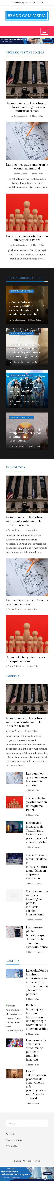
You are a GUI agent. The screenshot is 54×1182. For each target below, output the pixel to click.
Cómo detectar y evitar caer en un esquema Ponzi (27, 238)
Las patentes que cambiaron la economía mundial (27, 166)
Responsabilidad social (21, 291)
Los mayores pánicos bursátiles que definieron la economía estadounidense (37, 937)
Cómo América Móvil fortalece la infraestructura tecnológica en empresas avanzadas (36, 866)
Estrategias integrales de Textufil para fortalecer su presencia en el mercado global (36, 832)
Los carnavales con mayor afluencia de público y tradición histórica (36, 1050)
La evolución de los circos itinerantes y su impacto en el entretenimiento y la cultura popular (37, 982)
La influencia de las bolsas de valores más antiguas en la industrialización (27, 107)
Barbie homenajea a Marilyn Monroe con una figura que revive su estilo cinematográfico (37, 1017)
